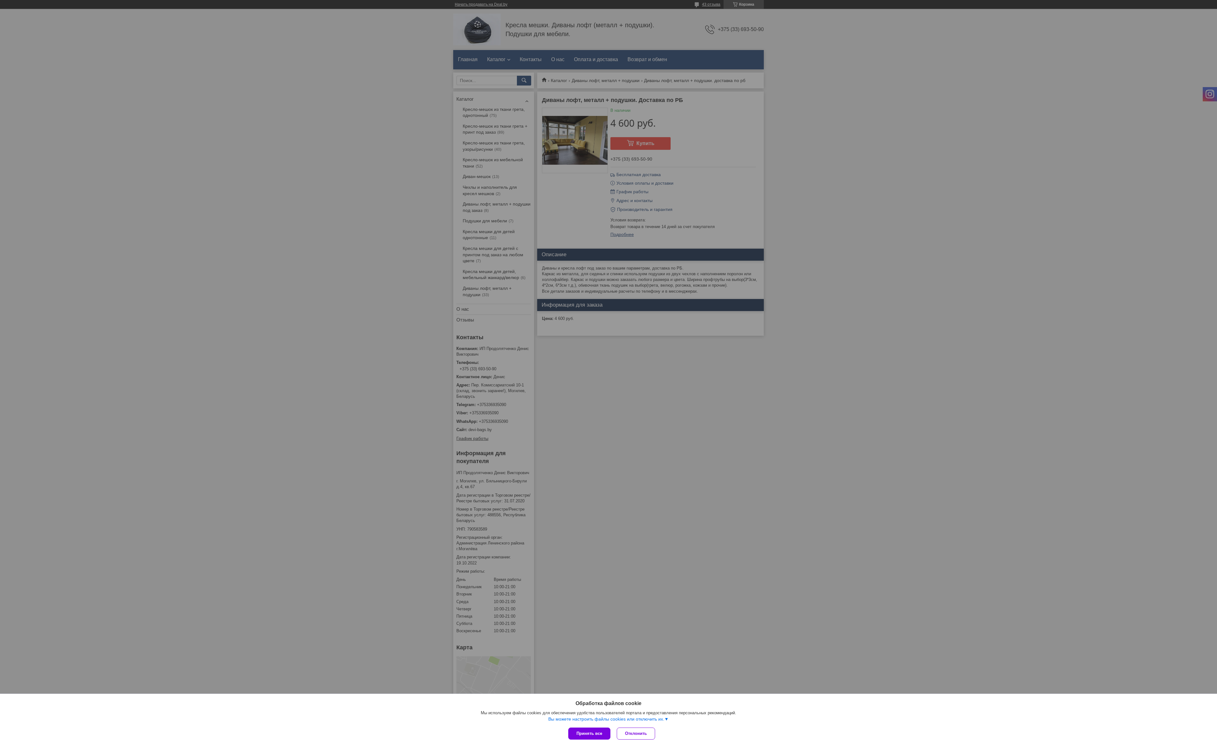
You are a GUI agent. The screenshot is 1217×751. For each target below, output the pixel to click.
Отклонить (636, 733)
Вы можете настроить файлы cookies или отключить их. (606, 719)
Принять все (589, 733)
